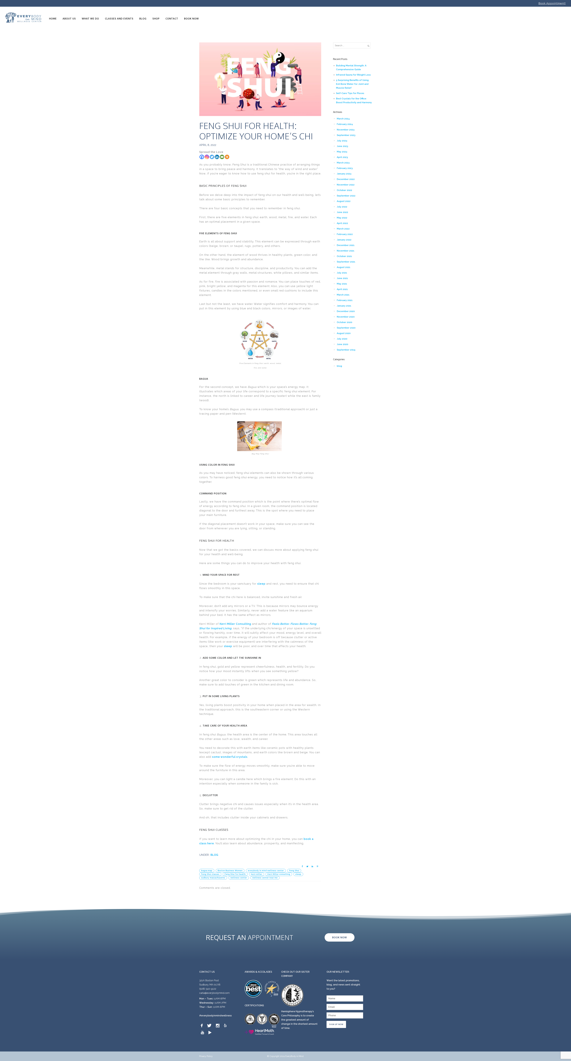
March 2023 (343, 162)
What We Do (90, 18)
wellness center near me (265, 878)
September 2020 (346, 327)
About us (69, 18)
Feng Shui (294, 871)
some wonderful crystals (229, 756)
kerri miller (256, 874)
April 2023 (342, 157)
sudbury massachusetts (213, 878)
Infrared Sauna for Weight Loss (353, 74)
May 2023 (342, 151)
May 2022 (342, 217)
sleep (261, 583)
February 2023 (345, 168)
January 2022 (344, 239)
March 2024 (343, 118)
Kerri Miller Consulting (235, 623)
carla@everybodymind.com (214, 993)
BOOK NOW (191, 18)
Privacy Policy (206, 1056)
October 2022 (344, 190)
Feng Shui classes (210, 874)
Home (53, 18)
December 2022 (346, 179)
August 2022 (343, 201)
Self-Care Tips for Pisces (350, 93)
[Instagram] (207, 157)
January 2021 (344, 305)
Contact (172, 18)
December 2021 (345, 245)
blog (214, 854)
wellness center (238, 878)
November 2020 (345, 316)
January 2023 (344, 173)
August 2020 (343, 333)
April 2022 (342, 223)
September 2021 (346, 261)
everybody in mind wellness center (266, 871)
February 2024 (345, 124)
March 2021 (343, 294)
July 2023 (342, 140)
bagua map (206, 871)
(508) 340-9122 (207, 988)
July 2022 (342, 206)
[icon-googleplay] (210, 1033)
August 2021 (343, 267)
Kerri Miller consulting (279, 874)
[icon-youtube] (203, 1033)
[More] (227, 157)
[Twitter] (212, 157)
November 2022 (345, 184)
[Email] (222, 157)
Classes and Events (119, 18)
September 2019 (346, 349)
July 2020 (342, 338)
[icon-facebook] (202, 1026)
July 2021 (342, 272)
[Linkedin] (217, 157)
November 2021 (345, 250)
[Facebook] (202, 157)
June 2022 (342, 212)
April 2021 (342, 289)
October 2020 (344, 322)
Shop (156, 18)
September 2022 (346, 195)
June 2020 (342, 344)
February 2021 (345, 300)
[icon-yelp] (226, 1026)
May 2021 (342, 283)
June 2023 (342, 146)
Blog (142, 18)
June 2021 (342, 278)
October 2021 (344, 256)
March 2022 (343, 228)
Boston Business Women (230, 871)
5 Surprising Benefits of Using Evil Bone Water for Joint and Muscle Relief (352, 84)
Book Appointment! (552, 3)
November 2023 (345, 129)
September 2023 (346, 135)
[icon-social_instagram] (218, 1026)
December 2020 (346, 311)
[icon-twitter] (210, 1026)
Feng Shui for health (235, 874)
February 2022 (345, 234)
